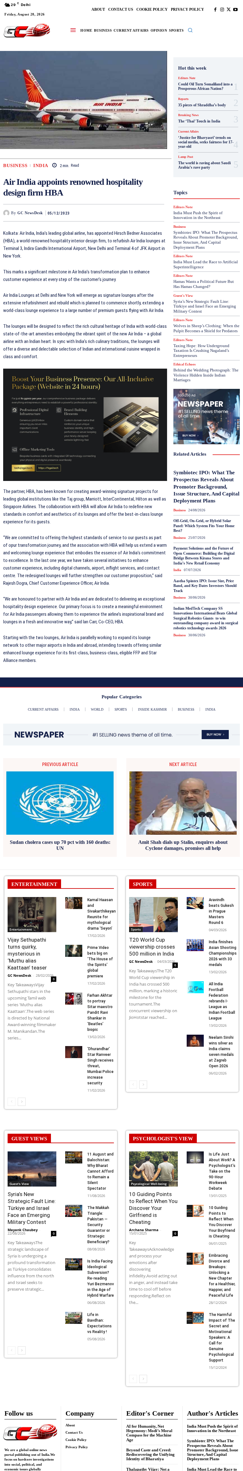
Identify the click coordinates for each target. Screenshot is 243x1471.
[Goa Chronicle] (27, 30)
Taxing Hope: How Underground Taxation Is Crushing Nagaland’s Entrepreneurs (201, 350)
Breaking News (201, 105)
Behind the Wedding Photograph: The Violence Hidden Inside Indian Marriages (206, 375)
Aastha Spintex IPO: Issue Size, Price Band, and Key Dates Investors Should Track (205, 586)
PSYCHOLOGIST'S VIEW (163, 1138)
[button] (190, 30)
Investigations (198, 196)
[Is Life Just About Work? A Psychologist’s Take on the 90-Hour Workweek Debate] (195, 1157)
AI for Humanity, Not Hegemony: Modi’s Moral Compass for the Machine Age (149, 1433)
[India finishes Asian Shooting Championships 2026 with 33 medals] (195, 945)
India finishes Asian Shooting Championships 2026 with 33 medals (223, 953)
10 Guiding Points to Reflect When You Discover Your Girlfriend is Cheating (153, 1208)
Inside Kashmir (202, 191)
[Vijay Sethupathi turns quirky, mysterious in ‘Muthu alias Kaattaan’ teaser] (32, 914)
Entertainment (20, 929)
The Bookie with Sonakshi (215, 265)
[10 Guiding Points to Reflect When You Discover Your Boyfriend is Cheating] (195, 1211)
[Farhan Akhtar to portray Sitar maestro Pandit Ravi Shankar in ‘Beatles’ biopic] (73, 999)
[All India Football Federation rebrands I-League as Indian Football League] (195, 987)
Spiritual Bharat (205, 248)
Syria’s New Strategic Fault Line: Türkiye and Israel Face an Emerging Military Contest (204, 306)
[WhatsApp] (158, 212)
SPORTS (143, 884)
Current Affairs (198, 117)
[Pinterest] (143, 212)
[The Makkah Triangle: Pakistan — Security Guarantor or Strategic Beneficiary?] (73, 1211)
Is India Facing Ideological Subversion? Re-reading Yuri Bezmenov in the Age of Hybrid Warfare (100, 1278)
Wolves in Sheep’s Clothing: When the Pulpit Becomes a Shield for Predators (206, 328)
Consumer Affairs (204, 111)
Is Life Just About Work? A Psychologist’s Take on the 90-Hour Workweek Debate (222, 1171)
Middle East (211, 202)
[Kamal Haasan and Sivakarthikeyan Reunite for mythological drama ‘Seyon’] (73, 903)
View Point (194, 270)
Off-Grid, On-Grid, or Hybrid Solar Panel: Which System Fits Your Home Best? (203, 526)
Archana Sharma (144, 1229)
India (40, 165)
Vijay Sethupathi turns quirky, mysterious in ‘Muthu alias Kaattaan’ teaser (27, 954)
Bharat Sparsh (195, 100)
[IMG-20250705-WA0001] (85, 425)
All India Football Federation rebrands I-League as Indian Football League (222, 1001)
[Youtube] (235, 9)
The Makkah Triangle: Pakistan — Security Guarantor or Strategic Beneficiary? (98, 1225)
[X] (228, 9)
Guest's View (208, 168)
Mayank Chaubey (23, 1229)
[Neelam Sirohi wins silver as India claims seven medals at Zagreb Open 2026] (195, 1041)
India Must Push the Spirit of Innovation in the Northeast (212, 1428)
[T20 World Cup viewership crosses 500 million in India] (153, 914)
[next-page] (22, 1102)
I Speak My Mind (209, 174)
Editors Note (186, 78)
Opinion (211, 208)
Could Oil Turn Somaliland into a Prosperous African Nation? (205, 86)
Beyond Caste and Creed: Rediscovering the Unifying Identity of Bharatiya (150, 1455)
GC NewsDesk (30, 213)
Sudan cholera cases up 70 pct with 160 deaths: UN (60, 845)
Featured (197, 151)
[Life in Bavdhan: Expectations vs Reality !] (73, 1318)
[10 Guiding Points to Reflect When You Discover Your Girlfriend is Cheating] (153, 1169)
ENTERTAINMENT (34, 884)
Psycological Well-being (149, 1183)
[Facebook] (215, 9)
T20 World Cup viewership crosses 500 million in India (152, 947)
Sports (136, 929)
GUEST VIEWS (29, 1138)
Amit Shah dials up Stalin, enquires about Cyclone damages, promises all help (182, 845)
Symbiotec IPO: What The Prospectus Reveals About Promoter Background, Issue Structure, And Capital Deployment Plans (206, 486)
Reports (191, 225)
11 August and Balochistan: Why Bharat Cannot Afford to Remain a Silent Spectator (100, 1171)
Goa (190, 156)
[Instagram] (222, 9)
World (216, 270)
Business (15, 165)
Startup (198, 253)
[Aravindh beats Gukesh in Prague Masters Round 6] (195, 903)
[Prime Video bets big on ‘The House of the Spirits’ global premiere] (73, 951)
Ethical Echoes (184, 364)
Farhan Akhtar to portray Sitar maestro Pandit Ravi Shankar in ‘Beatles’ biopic (100, 1012)
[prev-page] (12, 1102)
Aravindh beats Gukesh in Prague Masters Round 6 (221, 911)
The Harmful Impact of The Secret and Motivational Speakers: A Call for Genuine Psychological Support (222, 1337)
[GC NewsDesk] (7, 213)
